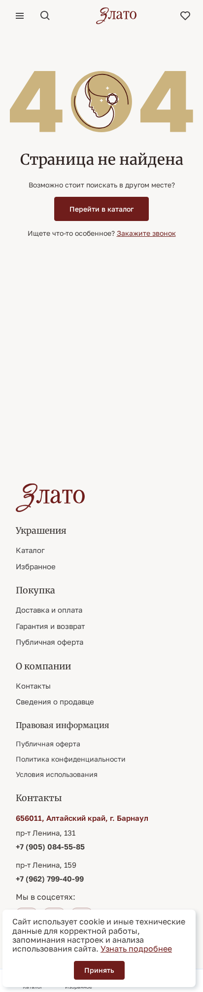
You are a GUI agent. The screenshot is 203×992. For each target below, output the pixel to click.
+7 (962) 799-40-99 (50, 878)
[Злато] (116, 15)
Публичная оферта (49, 641)
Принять (99, 970)
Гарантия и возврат (50, 626)
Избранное (36, 566)
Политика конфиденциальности (71, 759)
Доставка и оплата (49, 609)
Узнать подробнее (136, 949)
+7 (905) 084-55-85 (50, 846)
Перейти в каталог (101, 209)
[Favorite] (185, 16)
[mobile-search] (45, 16)
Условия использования (57, 774)
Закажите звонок (146, 233)
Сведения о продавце (55, 701)
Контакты (33, 685)
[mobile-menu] (20, 16)
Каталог (30, 550)
